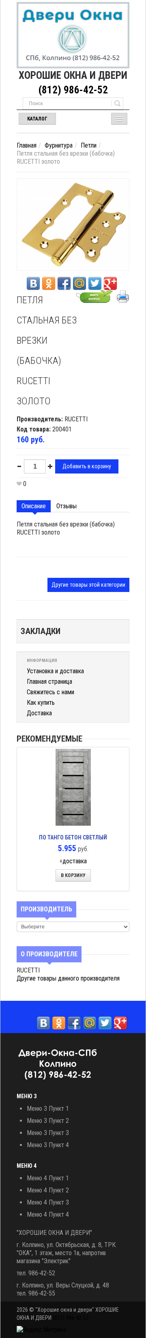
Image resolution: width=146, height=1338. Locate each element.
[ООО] (73, 35)
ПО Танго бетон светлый (73, 837)
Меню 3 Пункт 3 (48, 1133)
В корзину (73, 875)
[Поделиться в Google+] (110, 283)
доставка (74, 861)
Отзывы (66, 506)
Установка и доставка (55, 671)
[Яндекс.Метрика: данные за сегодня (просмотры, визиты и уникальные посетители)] (41, 1330)
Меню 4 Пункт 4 (48, 1214)
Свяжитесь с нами (50, 692)
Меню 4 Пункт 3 (48, 1202)
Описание (33, 506)
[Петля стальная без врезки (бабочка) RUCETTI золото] (73, 224)
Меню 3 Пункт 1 (48, 1108)
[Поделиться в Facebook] (64, 283)
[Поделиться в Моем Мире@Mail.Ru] (79, 283)
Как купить (41, 702)
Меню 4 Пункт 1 (48, 1178)
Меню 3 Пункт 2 (48, 1121)
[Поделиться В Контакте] (33, 283)
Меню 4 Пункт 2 (48, 1190)
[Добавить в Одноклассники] (48, 283)
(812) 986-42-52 (73, 90)
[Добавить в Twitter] (94, 283)
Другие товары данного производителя (68, 978)
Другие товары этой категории (88, 584)
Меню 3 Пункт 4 (48, 1145)
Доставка (39, 713)
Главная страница (49, 681)
